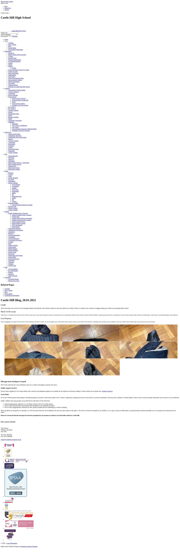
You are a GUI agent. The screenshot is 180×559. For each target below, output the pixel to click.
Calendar (11, 43)
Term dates (11, 83)
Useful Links (12, 265)
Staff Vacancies (12, 276)
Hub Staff (11, 157)
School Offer (12, 257)
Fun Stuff (11, 179)
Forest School (12, 97)
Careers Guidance (13, 92)
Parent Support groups (18, 222)
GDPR (14, 68)
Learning (7, 88)
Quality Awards (13, 71)
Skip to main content (7, 1)
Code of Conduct (13, 141)
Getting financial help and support (22, 218)
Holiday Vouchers (107, 391)
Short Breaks (16, 227)
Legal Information (11, 543)
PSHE (10, 115)
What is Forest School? (19, 98)
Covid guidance (13, 269)
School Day (11, 76)
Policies (10, 66)
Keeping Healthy (13, 203)
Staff (5, 267)
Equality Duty (12, 58)
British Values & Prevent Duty (17, 54)
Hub (5, 154)
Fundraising (11, 181)
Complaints (11, 237)
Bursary (10, 139)
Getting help (15, 216)
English (14, 188)
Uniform (10, 264)
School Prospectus (13, 259)
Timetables (11, 151)
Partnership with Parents (15, 255)
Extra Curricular (13, 95)
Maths (14, 193)
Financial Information (14, 60)
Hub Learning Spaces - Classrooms (18, 162)
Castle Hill (19, 31)
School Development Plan (16, 78)
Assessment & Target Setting (16, 90)
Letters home (12, 247)
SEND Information (14, 81)
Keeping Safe (12, 206)
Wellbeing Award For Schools (21, 130)
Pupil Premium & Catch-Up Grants (18, 70)
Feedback (11, 146)
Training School (13, 85)
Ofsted (10, 65)
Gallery (10, 63)
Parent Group (12, 252)
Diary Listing (12, 44)
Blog (5, 6)
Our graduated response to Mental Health (24, 129)
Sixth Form (7, 132)
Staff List (11, 274)
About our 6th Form (14, 134)
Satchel (6, 10)
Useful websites (13, 152)
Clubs (10, 176)
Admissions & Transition (15, 230)
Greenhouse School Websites (28, 546)
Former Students (13, 178)
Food (9, 243)
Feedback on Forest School (20, 105)
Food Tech (15, 189)
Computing (15, 186)
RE (13, 200)
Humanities (15, 191)
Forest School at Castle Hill (20, 100)
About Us (11, 53)
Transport (11, 262)
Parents (6, 211)
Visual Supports (13, 156)
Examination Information (15, 49)
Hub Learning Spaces (14, 164)
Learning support (13, 110)
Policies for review (13, 281)
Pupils (6, 171)
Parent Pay (7, 8)
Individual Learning (14, 169)
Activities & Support (14, 228)
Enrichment (11, 144)
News (6, 41)
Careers (10, 174)
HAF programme (17, 225)
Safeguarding (12, 75)
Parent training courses (18, 223)
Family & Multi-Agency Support (18, 213)
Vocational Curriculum (15, 120)
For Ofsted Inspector (14, 61)
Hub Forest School (13, 168)
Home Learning (13, 183)
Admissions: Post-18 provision (17, 137)
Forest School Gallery (18, 103)
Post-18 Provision (13, 149)
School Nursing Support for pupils (22, 205)
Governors (7, 277)
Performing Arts (16, 196)
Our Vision (15, 127)
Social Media (12, 48)
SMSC (10, 119)
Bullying (10, 173)
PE (13, 195)
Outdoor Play (12, 166)
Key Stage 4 (12, 108)
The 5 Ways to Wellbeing (19, 125)
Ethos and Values (13, 73)
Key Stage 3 (12, 107)
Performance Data (13, 114)
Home (6, 39)
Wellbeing (11, 122)
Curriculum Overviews (15, 240)
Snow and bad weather (15, 80)
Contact (10, 56)
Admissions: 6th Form (14, 135)
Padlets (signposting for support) (21, 220)
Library (10, 112)
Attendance (11, 232)
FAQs (14, 102)
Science (14, 201)
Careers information (14, 235)
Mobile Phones (12, 249)
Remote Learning (13, 117)
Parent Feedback (13, 250)
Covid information (13, 238)
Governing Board (13, 279)
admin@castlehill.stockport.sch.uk (11, 439)
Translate (14, 36)
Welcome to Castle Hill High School (19, 87)
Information (7, 51)
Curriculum (11, 93)
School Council (12, 208)
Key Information (13, 270)
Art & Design (16, 184)
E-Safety (10, 242)
